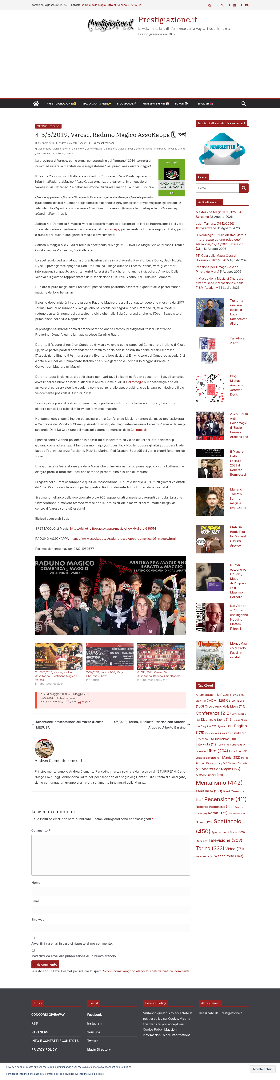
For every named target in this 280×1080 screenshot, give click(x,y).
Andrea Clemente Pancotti (72, 143)
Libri (201, 751)
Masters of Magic (221, 769)
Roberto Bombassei (215, 807)
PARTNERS (39, 1032)
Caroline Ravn (94, 148)
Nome (35, 883)
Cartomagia (110, 229)
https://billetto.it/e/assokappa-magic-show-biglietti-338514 (113, 528)
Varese (69, 153)
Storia (201, 841)
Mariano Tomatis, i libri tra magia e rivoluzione (238, 498)
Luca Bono (58, 153)
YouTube (93, 1032)
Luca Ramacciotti (208, 757)
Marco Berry (218, 763)
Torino (210, 848)
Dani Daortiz (110, 148)
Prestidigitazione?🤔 (61, 103)
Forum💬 (181, 103)
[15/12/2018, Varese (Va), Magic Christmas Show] (110, 656)
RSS (34, 1023)
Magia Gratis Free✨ (96, 103)
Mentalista (209, 791)
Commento (40, 830)
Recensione (225, 799)
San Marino (237, 813)
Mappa (86, 701)
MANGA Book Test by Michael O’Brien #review (238, 536)
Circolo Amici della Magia (225, 706)
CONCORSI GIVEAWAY (48, 1014)
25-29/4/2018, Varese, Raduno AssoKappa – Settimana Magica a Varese (56, 676)
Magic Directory (99, 1049)
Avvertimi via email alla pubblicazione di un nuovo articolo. (74, 956)
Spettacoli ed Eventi (48, 126)
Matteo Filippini (209, 775)
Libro (217, 750)
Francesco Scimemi (218, 733)
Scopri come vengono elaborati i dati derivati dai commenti (146, 971)
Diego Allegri (126, 148)
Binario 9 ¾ (78, 148)
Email (35, 901)
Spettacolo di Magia (228, 832)
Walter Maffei (204, 856)
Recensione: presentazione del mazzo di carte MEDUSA (69, 724)
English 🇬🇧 (205, 103)
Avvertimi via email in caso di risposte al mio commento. (72, 943)
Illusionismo (225, 739)
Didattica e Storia (217, 719)
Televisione (225, 840)
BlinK (201, 701)
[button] (190, 103)
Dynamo (225, 726)
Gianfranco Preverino (165, 148)
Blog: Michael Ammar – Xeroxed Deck (236, 385)
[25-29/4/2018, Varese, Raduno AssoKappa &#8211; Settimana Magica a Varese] (58, 656)
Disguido (208, 726)
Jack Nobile (43, 153)
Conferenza (213, 713)
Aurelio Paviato (61, 148)
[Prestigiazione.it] (36, 104)
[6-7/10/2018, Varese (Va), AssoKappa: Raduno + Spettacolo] (161, 656)
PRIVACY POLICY (44, 1049)
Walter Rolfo (228, 856)
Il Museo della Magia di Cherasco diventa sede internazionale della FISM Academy (220, 283)
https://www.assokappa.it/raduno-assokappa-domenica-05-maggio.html (123, 538)
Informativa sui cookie (91, 1073)
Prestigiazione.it (167, 19)
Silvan (204, 822)
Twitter (92, 1041)
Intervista (207, 744)
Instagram (94, 1023)
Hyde (182, 148)
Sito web (37, 920)
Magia (231, 757)
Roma (218, 813)
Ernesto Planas (144, 148)
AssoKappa (44, 148)
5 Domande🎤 (126, 103)
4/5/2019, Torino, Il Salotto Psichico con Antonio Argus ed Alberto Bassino (150, 724)
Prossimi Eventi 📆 (155, 103)
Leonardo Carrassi (232, 744)
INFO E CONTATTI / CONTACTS (55, 1041)
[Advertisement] (140, 69)
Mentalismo (219, 782)
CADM (216, 700)
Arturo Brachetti (209, 694)
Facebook (94, 1014)
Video (234, 849)
